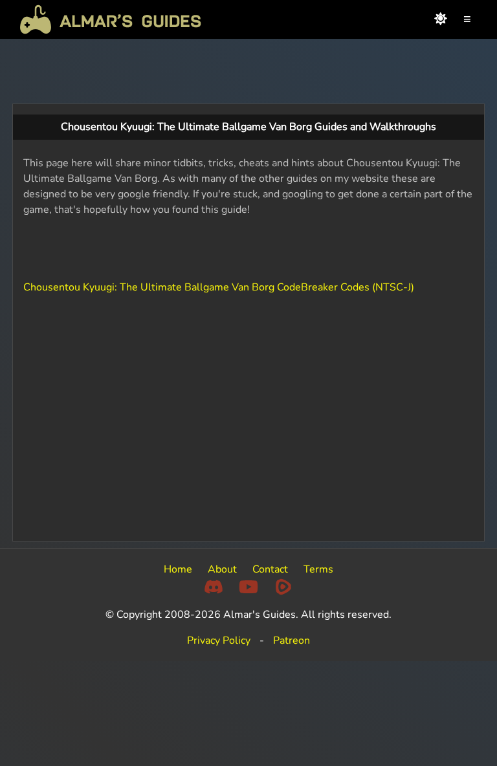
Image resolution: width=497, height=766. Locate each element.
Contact (270, 569)
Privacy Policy (218, 640)
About (222, 569)
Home (178, 569)
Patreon (291, 640)
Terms (318, 569)
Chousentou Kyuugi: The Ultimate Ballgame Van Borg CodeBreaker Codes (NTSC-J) (218, 287)
